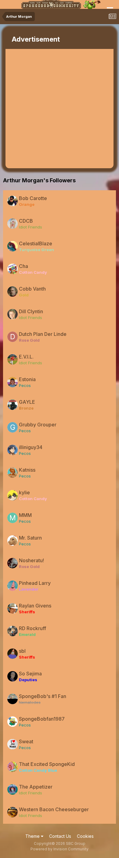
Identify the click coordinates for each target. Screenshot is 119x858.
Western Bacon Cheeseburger (54, 809)
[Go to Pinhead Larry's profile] (12, 586)
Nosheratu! (31, 560)
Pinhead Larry (35, 583)
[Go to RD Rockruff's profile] (12, 631)
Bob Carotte (33, 198)
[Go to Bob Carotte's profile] (12, 201)
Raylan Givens (35, 606)
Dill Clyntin (31, 311)
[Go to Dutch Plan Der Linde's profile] (12, 337)
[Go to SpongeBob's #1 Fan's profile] (12, 699)
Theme (33, 836)
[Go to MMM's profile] (12, 518)
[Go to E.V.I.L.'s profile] (12, 359)
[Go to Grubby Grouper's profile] (12, 427)
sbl (22, 651)
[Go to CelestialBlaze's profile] (12, 246)
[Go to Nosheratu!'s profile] (12, 563)
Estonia (27, 379)
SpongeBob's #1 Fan (42, 696)
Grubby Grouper (37, 425)
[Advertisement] (59, 108)
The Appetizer (35, 787)
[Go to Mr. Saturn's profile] (12, 540)
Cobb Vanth (32, 289)
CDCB (26, 221)
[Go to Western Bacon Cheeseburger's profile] (12, 812)
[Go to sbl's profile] (12, 653)
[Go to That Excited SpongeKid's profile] (12, 767)
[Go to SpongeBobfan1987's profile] (12, 721)
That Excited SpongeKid (47, 764)
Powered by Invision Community (59, 849)
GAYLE (27, 402)
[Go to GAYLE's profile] (12, 404)
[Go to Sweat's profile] (12, 744)
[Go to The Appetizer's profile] (12, 789)
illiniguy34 (30, 447)
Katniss (27, 470)
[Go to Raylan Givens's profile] (12, 608)
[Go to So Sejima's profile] (12, 676)
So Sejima (30, 673)
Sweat (26, 741)
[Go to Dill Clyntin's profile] (12, 314)
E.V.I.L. (26, 357)
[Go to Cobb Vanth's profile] (12, 291)
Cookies (85, 836)
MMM (25, 515)
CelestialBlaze (35, 243)
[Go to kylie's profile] (12, 495)
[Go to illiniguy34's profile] (12, 450)
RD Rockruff (32, 628)
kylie (24, 492)
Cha (23, 266)
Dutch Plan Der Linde (43, 334)
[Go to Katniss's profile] (12, 472)
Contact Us (60, 836)
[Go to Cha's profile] (12, 269)
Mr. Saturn (30, 538)
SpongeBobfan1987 (42, 719)
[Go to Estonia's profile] (12, 382)
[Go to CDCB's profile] (12, 223)
